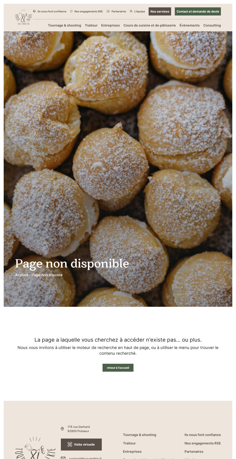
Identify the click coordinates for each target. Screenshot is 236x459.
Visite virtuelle (84, 444)
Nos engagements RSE (88, 11)
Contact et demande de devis (198, 11)
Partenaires (119, 11)
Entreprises (110, 25)
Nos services (159, 11)
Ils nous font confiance (52, 11)
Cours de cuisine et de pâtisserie (150, 25)
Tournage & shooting (64, 25)
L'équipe (139, 11)
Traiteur (91, 25)
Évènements (190, 25)
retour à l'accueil (118, 368)
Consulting (212, 25)
